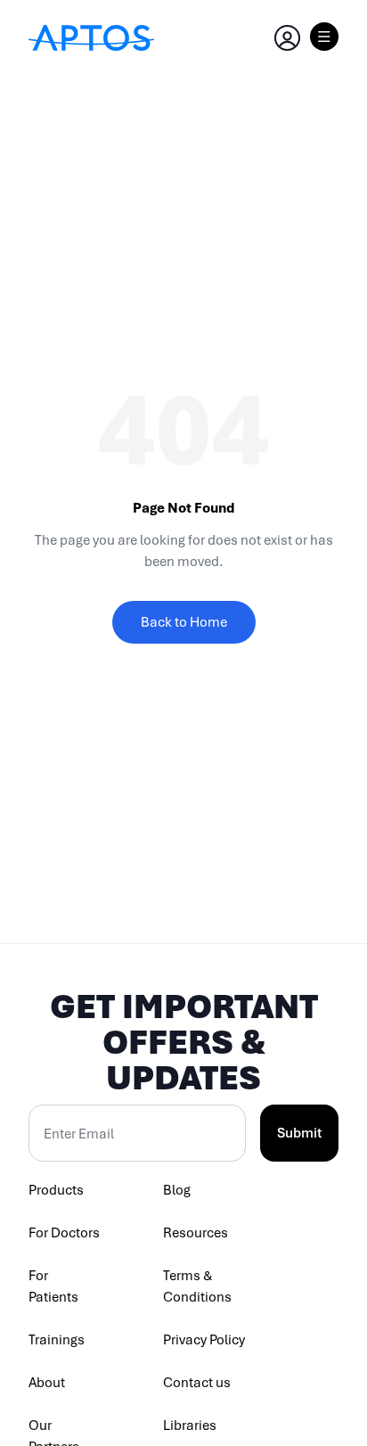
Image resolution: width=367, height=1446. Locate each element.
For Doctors (64, 1233)
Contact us (197, 1383)
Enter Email (79, 1134)
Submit (299, 1133)
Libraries (189, 1425)
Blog (177, 1190)
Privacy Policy (204, 1340)
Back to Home (184, 622)
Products (56, 1190)
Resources (195, 1233)
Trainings (57, 1340)
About (47, 1383)
